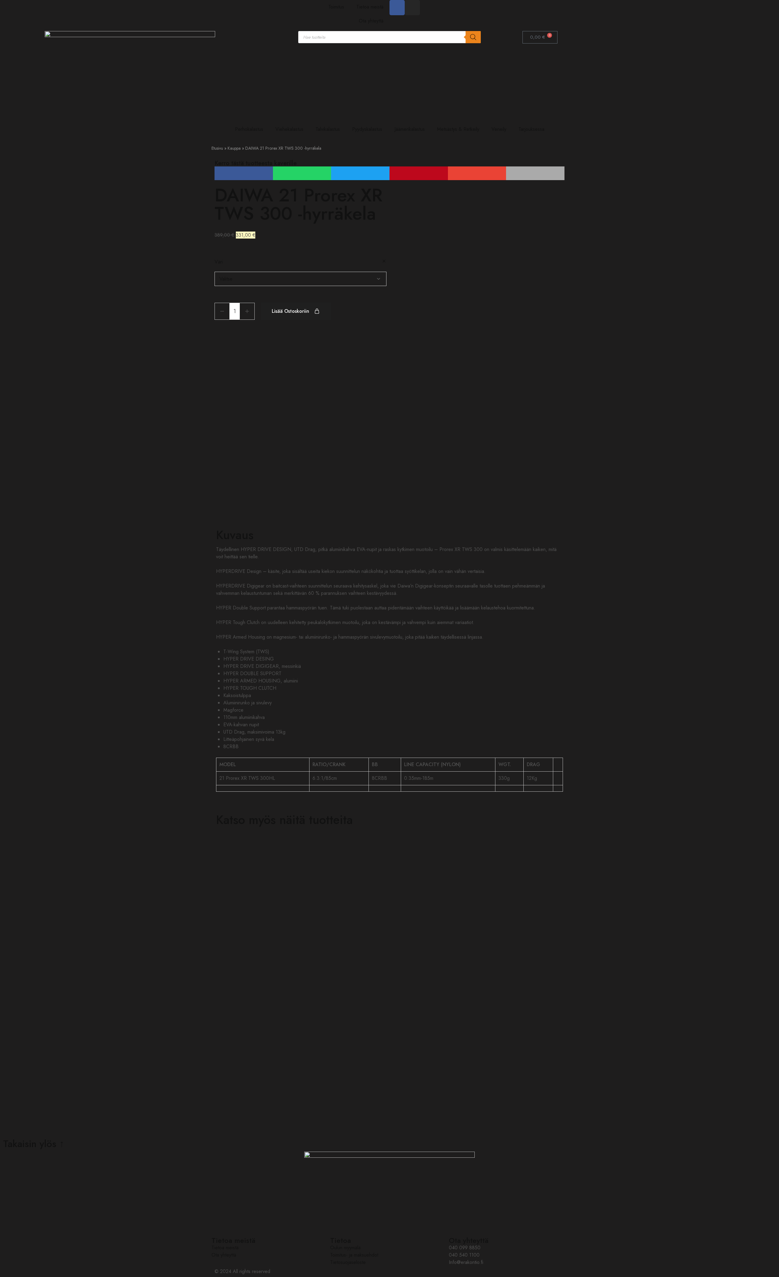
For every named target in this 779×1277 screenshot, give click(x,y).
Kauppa (234, 148)
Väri (219, 261)
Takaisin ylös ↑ (33, 1144)
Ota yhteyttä (371, 20)
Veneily (498, 129)
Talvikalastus (328, 129)
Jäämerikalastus (409, 129)
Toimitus (336, 6)
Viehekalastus (289, 129)
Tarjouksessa (531, 129)
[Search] (473, 37)
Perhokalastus (249, 129)
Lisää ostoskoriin (290, 311)
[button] (244, 173)
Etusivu (217, 148)
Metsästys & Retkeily (458, 129)
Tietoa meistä (369, 6)
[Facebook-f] (397, 7)
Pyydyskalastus (367, 129)
